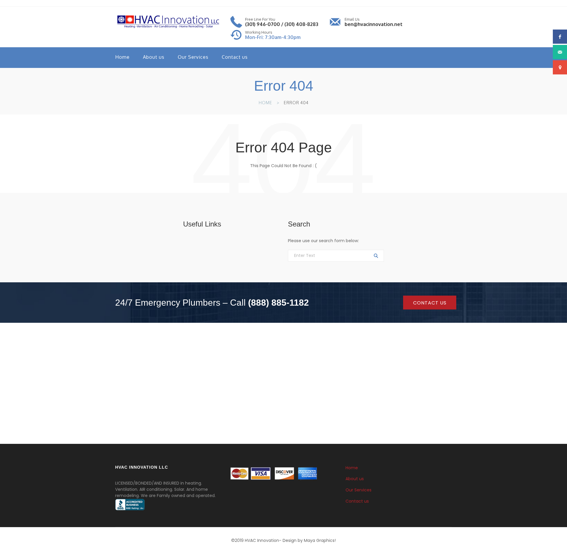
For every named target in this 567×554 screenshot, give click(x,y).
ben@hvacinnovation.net (374, 24)
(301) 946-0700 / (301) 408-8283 (281, 24)
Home (122, 57)
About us (153, 57)
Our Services (193, 57)
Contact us (235, 57)
